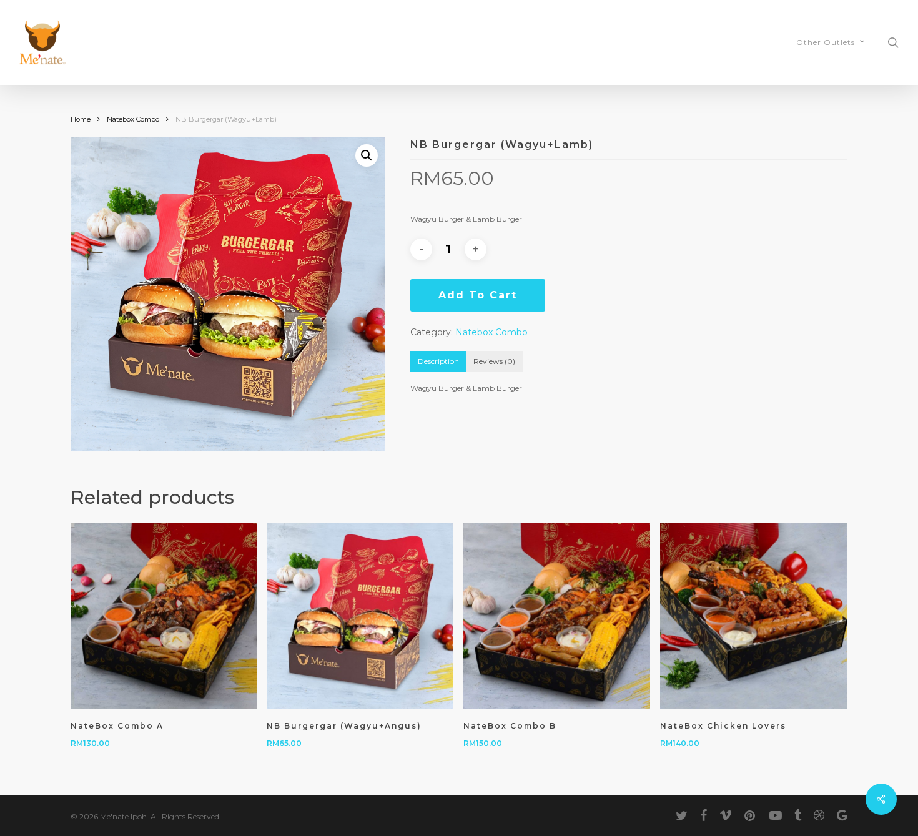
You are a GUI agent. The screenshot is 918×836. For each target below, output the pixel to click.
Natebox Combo (133, 119)
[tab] (438, 361)
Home (81, 119)
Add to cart (477, 295)
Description (438, 361)
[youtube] (775, 815)
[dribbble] (819, 815)
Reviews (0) (494, 361)
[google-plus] (842, 815)
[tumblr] (797, 815)
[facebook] (703, 815)
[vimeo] (725, 815)
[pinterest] (750, 815)
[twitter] (682, 815)
